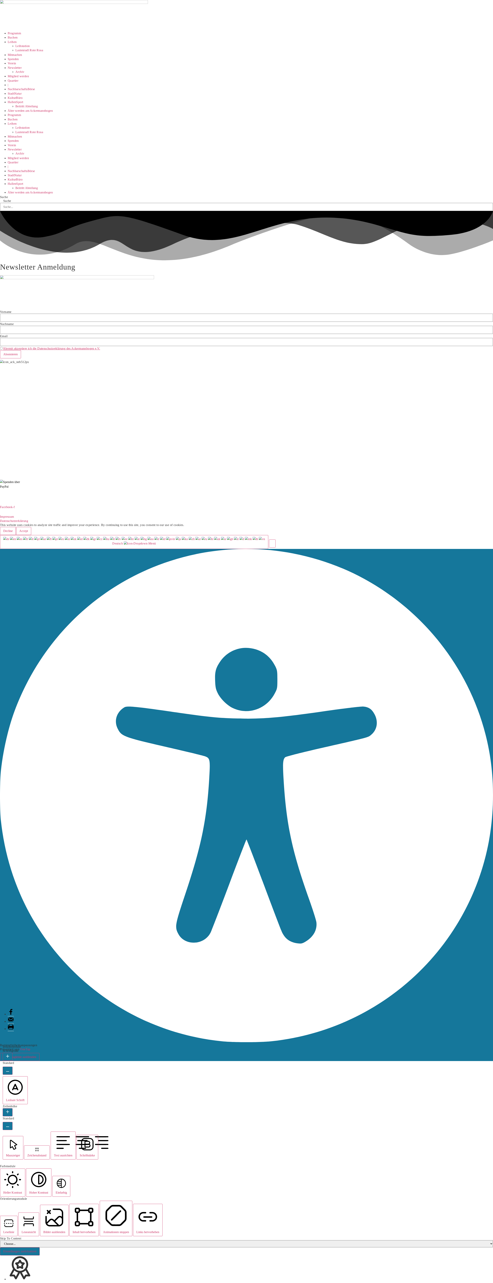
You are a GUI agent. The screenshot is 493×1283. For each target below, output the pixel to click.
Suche (4, 197)
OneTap (25, 1049)
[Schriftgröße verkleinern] (8, 1071)
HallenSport (15, 102)
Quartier (13, 80)
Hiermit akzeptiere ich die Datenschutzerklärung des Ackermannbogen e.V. (51, 348)
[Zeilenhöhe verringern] (8, 1126)
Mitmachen (15, 54)
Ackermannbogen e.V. (14, 366)
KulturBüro (15, 97)
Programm (14, 33)
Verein (12, 63)
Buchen (13, 37)
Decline (8, 531)
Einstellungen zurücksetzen (19, 1251)
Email (4, 336)
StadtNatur (15, 93)
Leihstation (22, 46)
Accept (23, 531)
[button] (272, 543)
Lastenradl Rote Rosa (29, 50)
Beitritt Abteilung (26, 106)
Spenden (13, 59)
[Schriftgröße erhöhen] (8, 1057)
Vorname (6, 311)
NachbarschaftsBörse (21, 89)
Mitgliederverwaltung (14, 380)
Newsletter (15, 67)
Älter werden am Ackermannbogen (30, 110)
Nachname (7, 324)
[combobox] (134, 542)
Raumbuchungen (11, 395)
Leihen (12, 42)
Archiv (19, 71)
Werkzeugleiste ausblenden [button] (19, 1057)
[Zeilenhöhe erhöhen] (8, 1112)
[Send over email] (11, 1021)
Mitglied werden (18, 76)
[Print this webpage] (11, 1028)
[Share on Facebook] (11, 1014)
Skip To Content (10, 1238)
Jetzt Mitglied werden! (246, 500)
